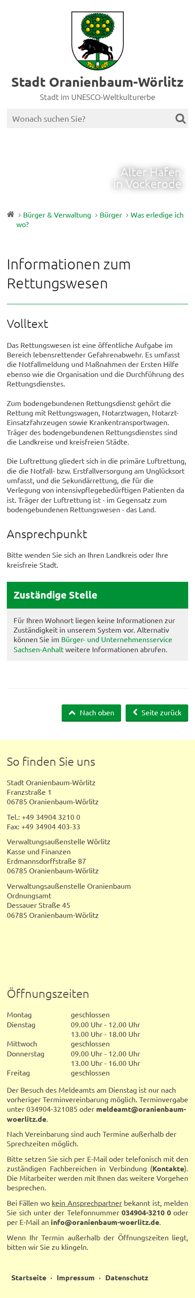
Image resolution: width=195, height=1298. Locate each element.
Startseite (28, 1277)
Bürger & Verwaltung (57, 214)
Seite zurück (160, 712)
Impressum (76, 1277)
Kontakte (168, 1168)
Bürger (111, 214)
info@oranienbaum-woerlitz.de (105, 1222)
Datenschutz (126, 1277)
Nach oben (96, 712)
